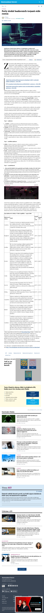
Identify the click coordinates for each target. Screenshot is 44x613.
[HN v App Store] (13, 591)
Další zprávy (22, 569)
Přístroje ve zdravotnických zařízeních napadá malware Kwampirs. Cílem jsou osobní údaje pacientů (27, 443)
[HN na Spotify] (15, 585)
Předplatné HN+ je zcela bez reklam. (36, 409)
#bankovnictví (37, 353)
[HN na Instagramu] (12, 585)
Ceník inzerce (4, 603)
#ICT (6, 353)
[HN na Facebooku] (10, 585)
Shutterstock (16, 44)
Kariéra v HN (4, 601)
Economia (3, 599)
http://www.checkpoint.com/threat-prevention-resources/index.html (23, 347)
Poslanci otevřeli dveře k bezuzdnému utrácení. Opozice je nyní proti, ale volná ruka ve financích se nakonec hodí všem (17, 544)
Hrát (24, 367)
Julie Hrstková (5, 541)
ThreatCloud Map (25, 332)
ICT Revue (6, 17)
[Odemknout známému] (41, 6)
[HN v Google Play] (6, 591)
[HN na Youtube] (17, 585)
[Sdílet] (38, 6)
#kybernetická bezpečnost (28, 353)
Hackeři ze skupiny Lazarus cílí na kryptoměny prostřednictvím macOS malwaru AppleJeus (26, 430)
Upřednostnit (38, 59)
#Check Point (7, 355)
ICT (10, 488)
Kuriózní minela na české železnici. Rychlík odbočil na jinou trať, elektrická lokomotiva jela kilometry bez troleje (29, 516)
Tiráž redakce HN (5, 597)
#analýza (10, 353)
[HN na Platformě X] (8, 585)
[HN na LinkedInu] (13, 585)
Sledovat (31, 59)
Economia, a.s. (9, 579)
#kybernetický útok (17, 353)
